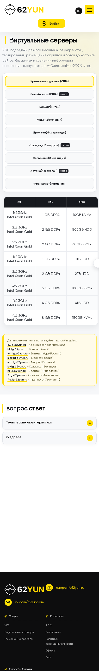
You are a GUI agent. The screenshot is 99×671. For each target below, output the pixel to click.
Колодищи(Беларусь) (49, 145)
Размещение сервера (19, 639)
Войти (54, 23)
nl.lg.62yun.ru (16, 371)
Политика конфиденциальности (59, 641)
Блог (48, 657)
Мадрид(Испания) (49, 119)
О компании (53, 632)
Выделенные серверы (19, 632)
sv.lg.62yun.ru (16, 344)
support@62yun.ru (70, 587)
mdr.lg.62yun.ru (17, 362)
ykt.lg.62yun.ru (17, 353)
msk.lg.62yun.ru (17, 358)
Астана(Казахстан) (49, 170)
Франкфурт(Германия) (49, 183)
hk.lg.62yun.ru (16, 349)
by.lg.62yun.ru (16, 366)
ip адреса (13, 437)
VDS (7, 625)
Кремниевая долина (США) (50, 81)
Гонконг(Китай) (49, 107)
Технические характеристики (29, 422)
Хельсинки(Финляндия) (49, 158)
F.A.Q (49, 625)
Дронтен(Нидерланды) (49, 132)
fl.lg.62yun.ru (16, 375)
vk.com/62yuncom (29, 602)
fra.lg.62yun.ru (17, 379)
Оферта (50, 650)
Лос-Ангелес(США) (48, 94)
